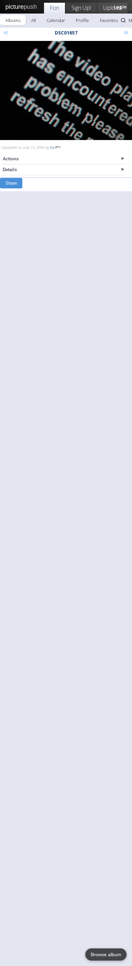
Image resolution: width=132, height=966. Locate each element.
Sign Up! (81, 8)
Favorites (109, 20)
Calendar (56, 20)
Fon (54, 8)
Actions (11, 158)
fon (53, 147)
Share (11, 183)
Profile (82, 20)
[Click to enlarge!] (66, 90)
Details (10, 169)
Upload (112, 8)
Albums (12, 20)
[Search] (123, 20)
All (33, 20)
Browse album (106, 954)
